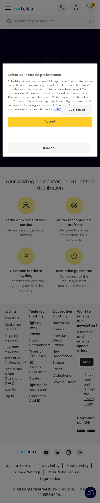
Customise (76, 109)
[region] (50, 109)
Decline (48, 148)
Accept (50, 121)
